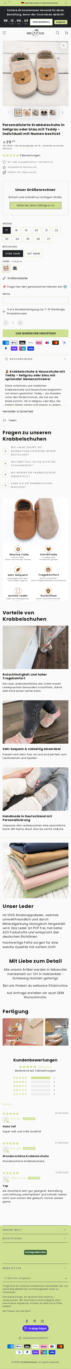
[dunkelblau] (15, 268)
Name (6, 294)
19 (26, 230)
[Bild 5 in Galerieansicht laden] (53, 112)
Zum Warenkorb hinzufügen (36, 333)
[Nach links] (5, 3)
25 (27, 239)
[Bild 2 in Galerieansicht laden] (27, 112)
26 (38, 239)
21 (46, 230)
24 (17, 239)
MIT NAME (34, 253)
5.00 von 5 (45, 1067)
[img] (11, 1113)
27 (48, 239)
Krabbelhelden (29, 1362)
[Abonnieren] (66, 1278)
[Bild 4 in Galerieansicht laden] (44, 112)
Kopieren (60, 22)
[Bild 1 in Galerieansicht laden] (18, 112)
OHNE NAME (12, 253)
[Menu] (4, 33)
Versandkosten (26, 145)
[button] (57, 33)
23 (6, 239)
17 (6, 230)
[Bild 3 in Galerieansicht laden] (35, 112)
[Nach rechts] (65, 3)
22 (56, 230)
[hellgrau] (6, 268)
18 (16, 230)
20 (36, 230)
